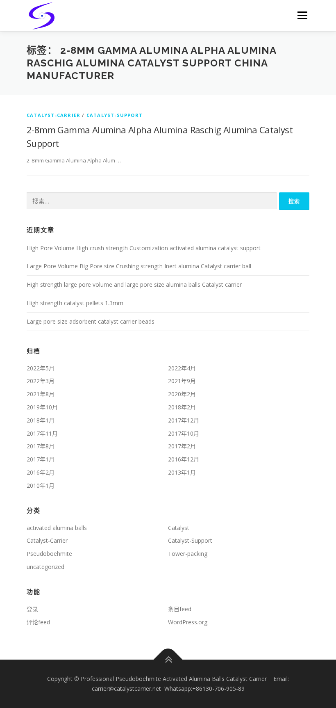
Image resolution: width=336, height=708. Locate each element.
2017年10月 (183, 433)
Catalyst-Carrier (53, 115)
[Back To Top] (168, 659)
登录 (32, 609)
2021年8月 (40, 394)
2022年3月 (40, 381)
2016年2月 (40, 472)
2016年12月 (183, 459)
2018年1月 (40, 420)
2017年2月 (182, 446)
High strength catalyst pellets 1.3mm (75, 303)
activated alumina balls (57, 528)
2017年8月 (40, 446)
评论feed (38, 622)
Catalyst (178, 528)
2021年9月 (182, 381)
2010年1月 (40, 485)
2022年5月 (40, 368)
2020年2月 (182, 394)
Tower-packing (187, 553)
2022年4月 (182, 368)
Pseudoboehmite (49, 553)
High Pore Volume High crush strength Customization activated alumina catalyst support (144, 248)
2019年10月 (42, 407)
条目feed (179, 609)
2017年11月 (42, 433)
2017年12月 (183, 420)
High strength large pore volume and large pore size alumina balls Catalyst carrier (134, 284)
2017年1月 (40, 459)
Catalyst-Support (114, 115)
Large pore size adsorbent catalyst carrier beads (90, 321)
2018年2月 (182, 407)
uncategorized (45, 567)
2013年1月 (182, 472)
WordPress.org (187, 622)
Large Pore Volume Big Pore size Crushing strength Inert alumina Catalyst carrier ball (139, 266)
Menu (302, 15)
